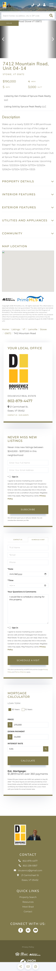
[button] (51, 15)
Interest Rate (15, 743)
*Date (10, 569)
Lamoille (32, 329)
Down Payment (16, 731)
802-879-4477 (33, 5)
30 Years (16, 709)
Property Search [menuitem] (28, 897)
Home (5, 329)
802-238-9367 (38, 5)
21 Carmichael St (30, 877)
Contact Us (12, 415)
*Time (10, 580)
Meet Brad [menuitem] (28, 907)
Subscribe (28, 509)
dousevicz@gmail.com (30, 870)
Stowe (43, 329)
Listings (15, 329)
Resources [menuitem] (27, 902)
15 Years (28, 709)
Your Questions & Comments (22, 591)
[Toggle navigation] (51, 5)
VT (24, 329)
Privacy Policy (28, 947)
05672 (8, 333)
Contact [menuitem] (28, 911)
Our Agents (24, 415)
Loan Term (14, 703)
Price (11, 719)
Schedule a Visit (38, 540)
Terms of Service (20, 672)
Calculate (28, 760)
